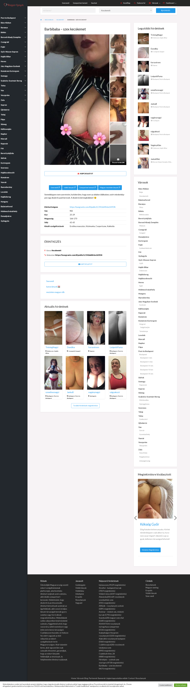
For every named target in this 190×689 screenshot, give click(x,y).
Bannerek (102, 678)
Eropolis (78, 597)
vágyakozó (115, 392)
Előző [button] (135, 518)
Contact (131, 678)
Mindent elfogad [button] (180, 685)
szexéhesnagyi (52, 392)
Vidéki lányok (81, 588)
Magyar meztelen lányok (109, 187)
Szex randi (150, 596)
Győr (141, 263)
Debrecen (50, 351)
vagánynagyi (94, 392)
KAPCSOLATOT (86, 174)
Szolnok (142, 305)
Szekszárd (143, 419)
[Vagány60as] (143, 149)
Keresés (166, 10)
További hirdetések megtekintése (85, 406)
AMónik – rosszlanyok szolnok (111, 606)
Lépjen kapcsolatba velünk (117, 678)
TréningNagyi (52, 347)
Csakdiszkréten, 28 (107, 654)
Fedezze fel (141, 3)
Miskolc (170, 162)
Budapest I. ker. (146, 358)
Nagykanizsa (144, 457)
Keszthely (143, 453)
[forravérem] (143, 66)
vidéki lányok (69, 187)
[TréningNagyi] (143, 38)
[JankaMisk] (143, 162)
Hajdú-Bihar (163, 38)
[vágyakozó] (143, 135)
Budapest (114, 351)
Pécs (141, 207)
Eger (141, 286)
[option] (155, 517)
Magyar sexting (152, 588)
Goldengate (80, 585)
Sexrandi (50, 281)
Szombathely (144, 434)
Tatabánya (143, 331)
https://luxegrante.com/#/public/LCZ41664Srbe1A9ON (92, 207)
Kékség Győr (149, 524)
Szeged (77, 351)
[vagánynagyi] (143, 121)
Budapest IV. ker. (146, 370)
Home (73, 678)
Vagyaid (78, 603)
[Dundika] (143, 52)
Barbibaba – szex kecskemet (110, 665)
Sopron (92, 351)
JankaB (70, 392)
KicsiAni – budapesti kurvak (110, 588)
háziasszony (104, 585)
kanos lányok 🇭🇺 (53, 286)
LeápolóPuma (116, 347)
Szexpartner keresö (80, 3)
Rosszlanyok (80, 600)
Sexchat (94, 3)
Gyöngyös (93, 396)
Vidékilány (79, 591)
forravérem (93, 347)
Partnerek (93, 678)
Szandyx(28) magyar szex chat (111, 618)
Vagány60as (156, 145)
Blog (86, 678)
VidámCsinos (104, 594)
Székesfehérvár (145, 248)
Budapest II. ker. (146, 362)
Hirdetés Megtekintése (151, 550)
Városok (155, 3)
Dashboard (170, 3)
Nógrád (142, 324)
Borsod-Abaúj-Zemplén (160, 162)
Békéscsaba (144, 214)
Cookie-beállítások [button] (165, 685)
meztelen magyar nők (55, 292)
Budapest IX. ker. (146, 374)
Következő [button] (175, 518)
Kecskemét (56, 250)
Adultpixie (79, 594)
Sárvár (141, 430)
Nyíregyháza (144, 404)
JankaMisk (155, 159)
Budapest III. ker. (146, 366)
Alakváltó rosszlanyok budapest (112, 639)
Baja (141, 192)
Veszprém (143, 445)
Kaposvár (143, 385)
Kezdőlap (126, 3)
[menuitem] (125, 3)
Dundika (71, 347)
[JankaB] (143, 107)
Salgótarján (145, 327)
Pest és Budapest (164, 79)
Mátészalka (144, 400)
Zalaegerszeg (144, 461)
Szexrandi (65, 3)
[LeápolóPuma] (143, 80)
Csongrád (71, 351)
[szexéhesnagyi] (143, 94)
